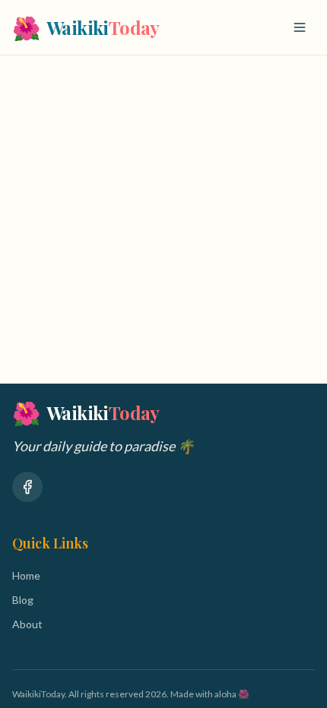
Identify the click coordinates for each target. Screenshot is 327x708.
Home (26, 575)
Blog (22, 599)
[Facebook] (27, 487)
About (27, 624)
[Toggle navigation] (299, 27)
